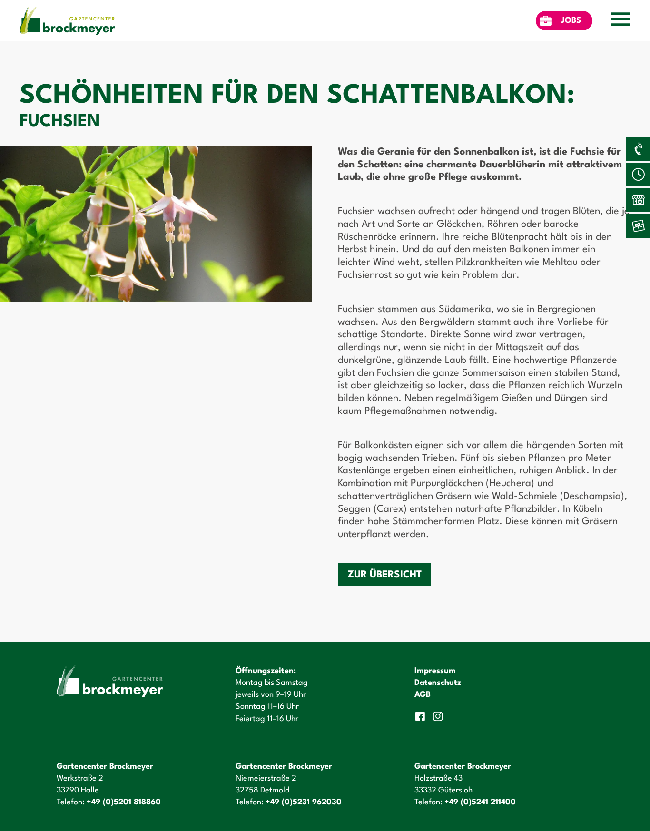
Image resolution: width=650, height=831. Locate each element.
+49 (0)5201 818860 (124, 802)
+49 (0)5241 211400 (480, 802)
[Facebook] (421, 716)
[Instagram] (439, 716)
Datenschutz (437, 683)
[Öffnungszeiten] (638, 174)
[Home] (67, 20)
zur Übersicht (384, 575)
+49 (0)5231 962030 (304, 802)
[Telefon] (638, 149)
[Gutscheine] (638, 226)
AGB (422, 695)
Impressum (435, 671)
